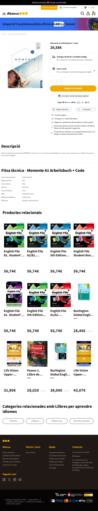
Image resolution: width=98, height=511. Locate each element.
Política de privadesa (57, 458)
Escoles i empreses (49, 7)
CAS (93, 7)
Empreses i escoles (10, 465)
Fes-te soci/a (30, 452)
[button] (88, 14)
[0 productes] (93, 14)
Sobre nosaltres (9, 452)
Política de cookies (56, 462)
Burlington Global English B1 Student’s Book (60, 376)
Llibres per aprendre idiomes (17, 34)
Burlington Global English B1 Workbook (83, 315)
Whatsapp (76, 456)
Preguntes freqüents (57, 452)
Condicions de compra (57, 455)
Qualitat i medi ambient (11, 455)
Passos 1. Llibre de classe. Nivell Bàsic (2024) (36, 376)
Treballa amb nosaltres (11, 462)
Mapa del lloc (34, 499)
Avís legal (52, 468)
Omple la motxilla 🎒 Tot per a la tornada (49, 2)
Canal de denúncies (56, 465)
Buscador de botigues (11, 458)
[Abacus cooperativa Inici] (18, 15)
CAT (89, 7)
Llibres (3, 34)
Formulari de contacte (80, 452)
